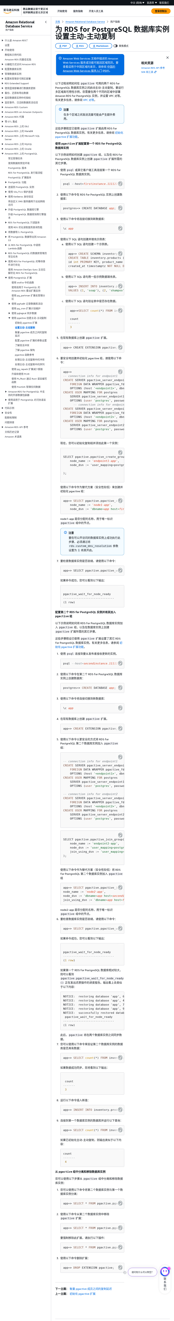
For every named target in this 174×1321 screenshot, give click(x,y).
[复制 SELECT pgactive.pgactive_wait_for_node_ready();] (120, 570)
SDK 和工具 (147, 71)
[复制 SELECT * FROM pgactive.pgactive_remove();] (120, 1227)
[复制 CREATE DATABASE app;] (120, 208)
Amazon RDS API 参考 (153, 67)
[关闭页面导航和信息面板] (167, 57)
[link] (115, 21)
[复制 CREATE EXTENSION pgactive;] (120, 347)
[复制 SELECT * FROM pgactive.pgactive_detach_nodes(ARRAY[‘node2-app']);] (120, 1203)
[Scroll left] (55, 11)
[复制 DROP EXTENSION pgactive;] (120, 1267)
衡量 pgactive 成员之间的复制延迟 (91, 1288)
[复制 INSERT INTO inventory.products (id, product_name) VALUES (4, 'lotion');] (120, 1109)
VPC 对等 (88, 100)
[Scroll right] (106, 11)
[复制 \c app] (120, 228)
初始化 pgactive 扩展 (82, 1293)
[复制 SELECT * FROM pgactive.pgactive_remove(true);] (120, 1247)
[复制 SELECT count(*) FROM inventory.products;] (120, 310)
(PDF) (106, 70)
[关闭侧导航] (46, 22)
